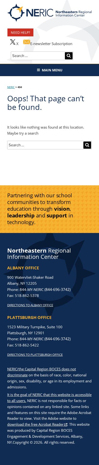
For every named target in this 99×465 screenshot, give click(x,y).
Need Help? (20, 32)
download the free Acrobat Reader (35, 424)
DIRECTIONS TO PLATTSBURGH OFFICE (35, 354)
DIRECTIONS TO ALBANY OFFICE (30, 305)
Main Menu (52, 70)
